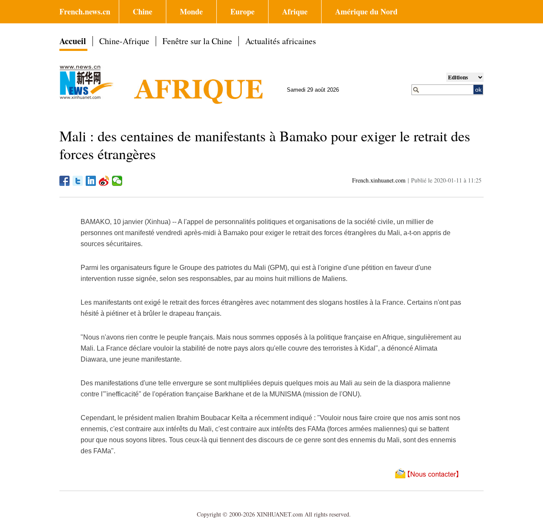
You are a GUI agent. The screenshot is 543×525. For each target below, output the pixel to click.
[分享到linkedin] (91, 181)
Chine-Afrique (124, 41)
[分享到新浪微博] (104, 181)
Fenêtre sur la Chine (197, 41)
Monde (191, 11)
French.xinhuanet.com (379, 180)
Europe (242, 11)
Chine (142, 11)
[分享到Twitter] (78, 181)
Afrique (295, 11)
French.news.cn (84, 11)
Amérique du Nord (366, 11)
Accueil (72, 41)
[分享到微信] (117, 181)
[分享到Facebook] (64, 181)
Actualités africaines (280, 41)
